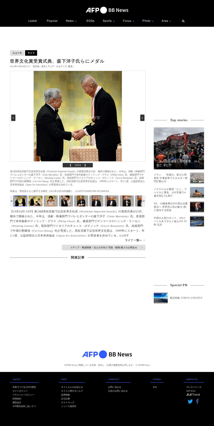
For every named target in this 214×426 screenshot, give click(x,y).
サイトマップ (67, 402)
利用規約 (17, 398)
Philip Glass (66, 221)
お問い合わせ (114, 387)
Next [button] (143, 200)
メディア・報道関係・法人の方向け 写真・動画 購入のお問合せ (106, 247)
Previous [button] (11, 200)
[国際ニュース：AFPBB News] (107, 10)
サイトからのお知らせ (72, 387)
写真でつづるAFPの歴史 (24, 387)
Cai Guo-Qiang (42, 230)
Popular (52, 21)
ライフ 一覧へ (135, 240)
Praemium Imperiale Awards (98, 211)
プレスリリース (193, 387)
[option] (20, 200)
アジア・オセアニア (57, 66)
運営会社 (17, 402)
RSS (155, 387)
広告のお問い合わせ (118, 391)
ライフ (31, 53)
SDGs (90, 21)
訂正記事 (65, 398)
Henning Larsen (23, 226)
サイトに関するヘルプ (72, 391)
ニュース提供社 (68, 406)
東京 (70, 66)
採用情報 (65, 395)
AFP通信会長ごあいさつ (24, 406)
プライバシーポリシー (23, 395)
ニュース (17, 53)
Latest (32, 21)
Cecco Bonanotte (112, 226)
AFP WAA (190, 391)
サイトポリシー (20, 391)
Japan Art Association (71, 235)
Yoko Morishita (118, 216)
